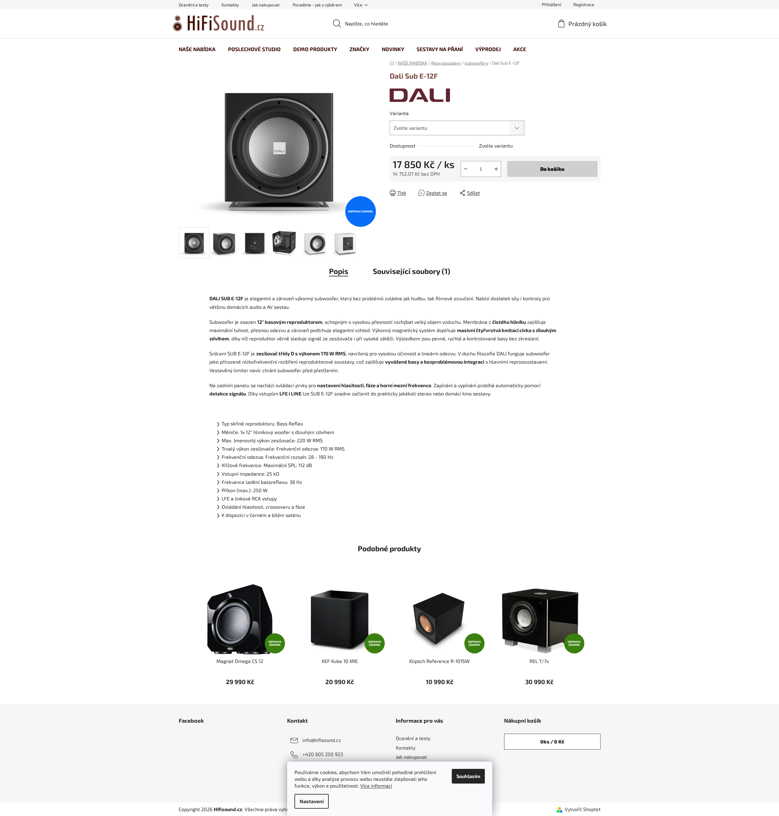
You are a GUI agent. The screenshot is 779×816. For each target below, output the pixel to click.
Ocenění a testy (193, 4)
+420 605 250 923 (322, 754)
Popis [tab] (338, 271)
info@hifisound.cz (321, 740)
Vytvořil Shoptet (583, 809)
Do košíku (552, 169)
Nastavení (312, 801)
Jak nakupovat (265, 4)
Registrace (583, 4)
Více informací (376, 785)
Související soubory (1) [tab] (411, 271)
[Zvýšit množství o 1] (496, 169)
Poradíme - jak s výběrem (317, 4)
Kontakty (230, 4)
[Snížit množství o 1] (465, 169)
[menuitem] (197, 49)
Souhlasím (468, 776)
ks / (552, 741)
